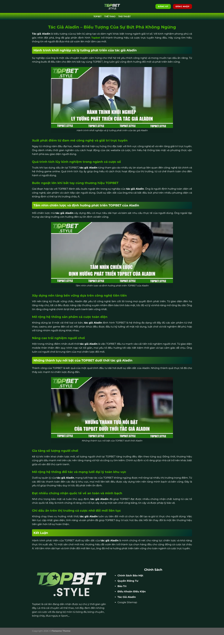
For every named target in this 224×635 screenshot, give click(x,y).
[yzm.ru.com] (112, 6)
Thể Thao (109, 16)
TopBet (97, 16)
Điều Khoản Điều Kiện (131, 591)
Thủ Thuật (124, 16)
